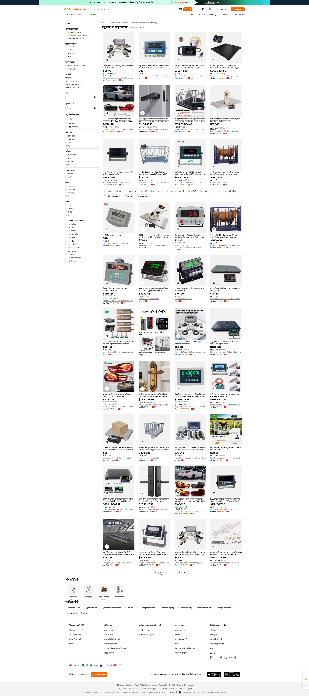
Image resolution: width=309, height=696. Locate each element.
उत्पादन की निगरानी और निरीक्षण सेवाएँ (115, 648)
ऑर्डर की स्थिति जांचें (216, 639)
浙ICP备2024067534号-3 (216, 692)
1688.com (129, 685)
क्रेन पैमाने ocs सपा (74, 608)
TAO (173, 685)
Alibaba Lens (79, 674)
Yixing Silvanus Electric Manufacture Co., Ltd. (154, 76)
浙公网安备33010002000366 (194, 692)
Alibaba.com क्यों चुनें (76, 630)
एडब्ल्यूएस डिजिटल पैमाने (224, 608)
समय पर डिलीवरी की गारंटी (112, 639)
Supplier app (164, 674)
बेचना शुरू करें (214, 635)
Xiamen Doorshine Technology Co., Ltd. (153, 129)
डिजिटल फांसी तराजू (186, 608)
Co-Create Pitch (75, 635)
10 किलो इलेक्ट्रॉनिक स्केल (147, 608)
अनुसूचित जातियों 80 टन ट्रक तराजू (152, 191)
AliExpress (120, 685)
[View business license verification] (176, 692)
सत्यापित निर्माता (144, 630)
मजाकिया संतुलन (144, 196)
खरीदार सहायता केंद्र (181, 630)
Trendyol (180, 685)
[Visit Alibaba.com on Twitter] (220, 657)
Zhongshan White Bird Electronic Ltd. (224, 131)
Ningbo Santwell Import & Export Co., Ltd (225, 76)
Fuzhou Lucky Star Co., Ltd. (149, 299)
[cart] (210, 9)
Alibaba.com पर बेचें (216, 630)
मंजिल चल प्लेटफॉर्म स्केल (204, 608)
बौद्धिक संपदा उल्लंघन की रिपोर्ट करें (185, 648)
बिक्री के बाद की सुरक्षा (110, 644)
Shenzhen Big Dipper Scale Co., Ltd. (188, 247)
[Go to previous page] (155, 573)
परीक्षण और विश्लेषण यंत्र (139, 23)
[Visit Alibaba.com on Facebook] (211, 657)
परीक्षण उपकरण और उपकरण (119, 23)
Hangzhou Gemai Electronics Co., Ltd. (117, 182)
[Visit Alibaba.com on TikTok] (235, 657)
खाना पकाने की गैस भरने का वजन (78, 613)
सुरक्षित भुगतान (108, 630)
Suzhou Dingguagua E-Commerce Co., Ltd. (190, 182)
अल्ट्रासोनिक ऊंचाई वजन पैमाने (112, 608)
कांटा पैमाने (130, 196)
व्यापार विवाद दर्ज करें (181, 639)
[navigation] (82, 298)
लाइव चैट (177, 635)
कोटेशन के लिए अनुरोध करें (147, 635)
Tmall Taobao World (142, 685)
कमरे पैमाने (109, 191)
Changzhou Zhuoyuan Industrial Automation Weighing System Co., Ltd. (226, 299)
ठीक (95, 97)
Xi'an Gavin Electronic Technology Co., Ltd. (118, 78)
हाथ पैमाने (193, 191)
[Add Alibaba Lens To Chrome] (99, 674)
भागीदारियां (213, 648)
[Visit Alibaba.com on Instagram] (225, 657)
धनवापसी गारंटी (108, 635)
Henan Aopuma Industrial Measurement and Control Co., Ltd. (154, 182)
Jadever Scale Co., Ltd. (183, 299)
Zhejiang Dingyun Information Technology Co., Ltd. (118, 129)
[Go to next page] (189, 573)
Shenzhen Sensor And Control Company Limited (118, 301)
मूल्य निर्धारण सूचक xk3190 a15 (127, 191)
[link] (306, 673)
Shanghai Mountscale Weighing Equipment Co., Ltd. (190, 129)
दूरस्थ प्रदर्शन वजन (92, 608)
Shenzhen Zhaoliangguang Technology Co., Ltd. (154, 245)
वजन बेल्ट (130, 608)
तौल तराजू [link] (153, 23)
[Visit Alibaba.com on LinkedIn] (216, 657)
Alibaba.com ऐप (178, 674)
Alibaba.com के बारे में (76, 625)
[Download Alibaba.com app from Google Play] (232, 674)
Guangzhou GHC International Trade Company (190, 76)
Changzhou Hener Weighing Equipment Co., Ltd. (226, 245)
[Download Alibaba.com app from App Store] (214, 674)
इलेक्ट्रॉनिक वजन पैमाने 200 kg (211, 191)
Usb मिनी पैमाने (231, 191)
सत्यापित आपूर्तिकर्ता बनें (217, 644)
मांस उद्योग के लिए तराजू (168, 608)
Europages (190, 685)
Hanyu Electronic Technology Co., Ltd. (117, 243)
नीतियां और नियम (109, 653)
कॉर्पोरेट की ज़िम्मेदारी (75, 639)
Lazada (154, 685)
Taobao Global (164, 685)
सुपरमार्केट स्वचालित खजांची (176, 191)
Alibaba (105, 23)
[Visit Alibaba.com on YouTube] (230, 657)
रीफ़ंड (176, 644)
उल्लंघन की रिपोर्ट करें (181, 653)
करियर (71, 644)
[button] (180, 9)
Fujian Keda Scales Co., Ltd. (220, 182)
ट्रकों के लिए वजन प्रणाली (113, 196)
